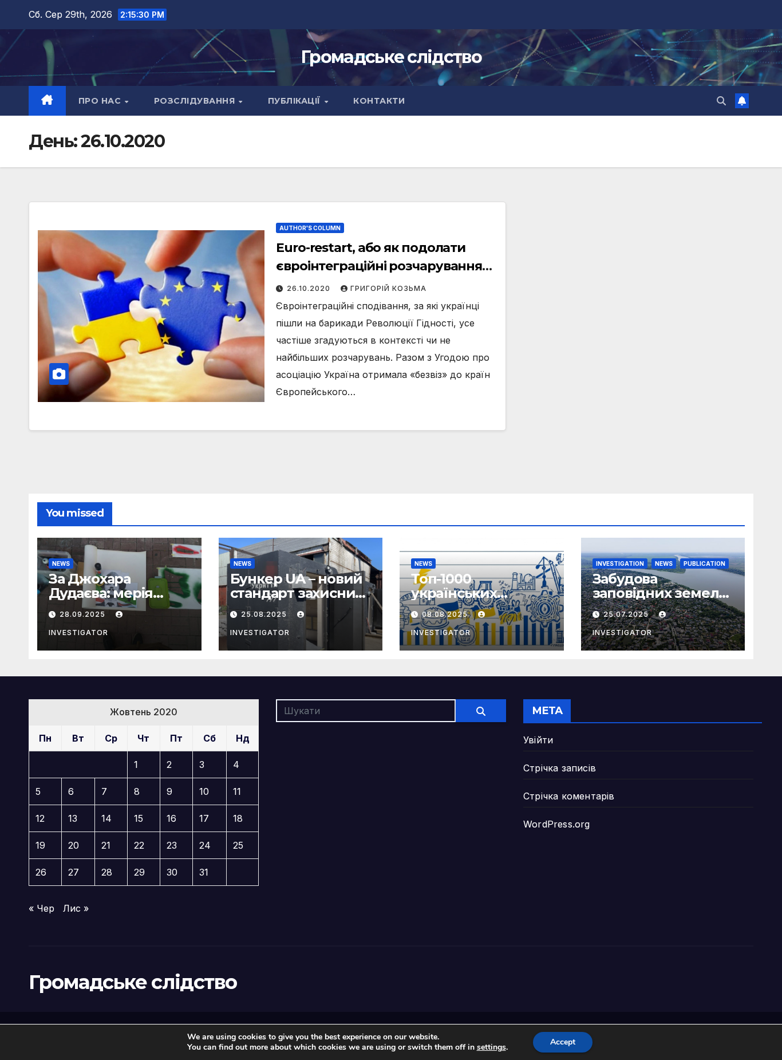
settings (491, 1047)
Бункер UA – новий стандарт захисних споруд (296, 593)
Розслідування (196, 101)
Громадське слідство (391, 57)
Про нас (101, 101)
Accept (562, 1042)
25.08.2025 (265, 614)
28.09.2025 (84, 614)
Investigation (620, 563)
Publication (704, 563)
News (61, 563)
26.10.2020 (310, 288)
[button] (721, 101)
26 (40, 872)
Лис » (76, 908)
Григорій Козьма (388, 288)
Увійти (538, 740)
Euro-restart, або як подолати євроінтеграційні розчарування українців (379, 266)
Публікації (295, 101)
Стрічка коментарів (569, 796)
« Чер (41, 908)
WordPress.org (556, 824)
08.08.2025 (446, 614)
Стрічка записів (559, 768)
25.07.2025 (627, 614)
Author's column (310, 227)
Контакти (379, 101)
